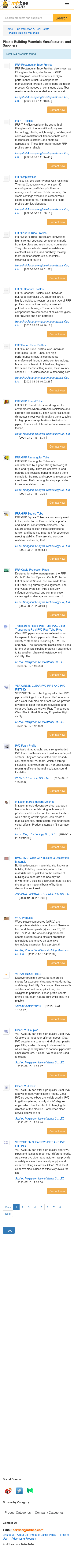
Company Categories (49, 1512)
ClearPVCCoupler (26, 1030)
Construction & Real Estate (33, 29)
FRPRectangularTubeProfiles (33, 64)
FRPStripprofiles (25, 177)
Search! (62, 18)
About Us (22, 1535)
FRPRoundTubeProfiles (30, 345)
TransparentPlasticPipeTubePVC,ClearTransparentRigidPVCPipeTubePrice (40, 627)
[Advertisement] (37, 1277)
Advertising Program (23, 1538)
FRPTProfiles (24, 121)
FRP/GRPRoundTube (29, 401)
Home (9, 29)
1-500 (8, 1230)
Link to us (8, 1535)
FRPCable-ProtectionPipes (32, 569)
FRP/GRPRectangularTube (32, 457)
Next (8, 1214)
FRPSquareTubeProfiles (30, 233)
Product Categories (18, 1512)
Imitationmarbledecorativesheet (35, 801)
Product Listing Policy (43, 1535)
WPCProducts (24, 918)
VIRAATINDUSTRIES (28, 974)
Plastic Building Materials (24, 33)
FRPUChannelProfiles (29, 289)
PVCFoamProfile (25, 745)
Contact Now (57, 110)
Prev (8, 1207)
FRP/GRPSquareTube (29, 513)
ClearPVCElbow (25, 1086)
